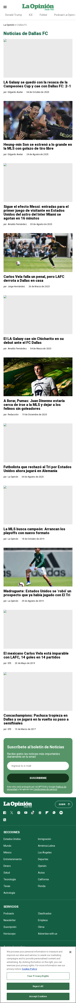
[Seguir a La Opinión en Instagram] (18, 812)
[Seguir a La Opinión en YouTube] (25, 812)
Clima (41, 927)
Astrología (9, 892)
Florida (41, 886)
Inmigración (44, 839)
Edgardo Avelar (15, 92)
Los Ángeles (45, 852)
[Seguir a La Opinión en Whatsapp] (54, 812)
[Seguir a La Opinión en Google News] (39, 812)
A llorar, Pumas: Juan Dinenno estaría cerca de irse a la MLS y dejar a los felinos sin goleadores (34, 405)
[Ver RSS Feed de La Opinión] (4, 819)
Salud (7, 872)
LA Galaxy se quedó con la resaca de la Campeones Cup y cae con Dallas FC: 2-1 (37, 84)
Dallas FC (22, 25)
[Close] (70, 952)
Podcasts (9, 913)
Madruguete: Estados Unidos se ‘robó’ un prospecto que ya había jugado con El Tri (37, 593)
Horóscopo (10, 933)
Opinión (42, 866)
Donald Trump (13, 14)
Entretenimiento (13, 859)
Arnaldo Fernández (17, 224)
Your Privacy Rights (38, 976)
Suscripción (10, 927)
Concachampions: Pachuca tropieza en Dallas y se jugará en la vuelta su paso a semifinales (36, 719)
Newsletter (10, 920)
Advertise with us (47, 933)
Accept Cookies (38, 996)
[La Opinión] (38, 7)
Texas (7, 886)
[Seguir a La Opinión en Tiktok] (32, 812)
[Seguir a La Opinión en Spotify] (61, 812)
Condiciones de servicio (45, 789)
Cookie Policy (29, 969)
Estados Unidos (12, 839)
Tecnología (10, 879)
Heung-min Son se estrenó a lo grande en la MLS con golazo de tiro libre (38, 146)
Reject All (38, 986)
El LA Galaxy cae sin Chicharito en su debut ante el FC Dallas (34, 341)
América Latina (46, 845)
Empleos (43, 920)
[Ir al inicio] (18, 804)
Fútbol (43, 14)
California (43, 879)
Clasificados (44, 913)
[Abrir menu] (5, 7)
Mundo (7, 845)
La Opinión (9, 25)
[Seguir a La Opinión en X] (11, 812)
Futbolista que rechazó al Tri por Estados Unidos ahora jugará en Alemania (37, 469)
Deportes (43, 859)
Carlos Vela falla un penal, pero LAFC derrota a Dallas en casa (34, 278)
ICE (31, 14)
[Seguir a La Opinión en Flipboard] (47, 812)
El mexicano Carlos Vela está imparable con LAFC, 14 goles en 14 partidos (36, 655)
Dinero (7, 866)
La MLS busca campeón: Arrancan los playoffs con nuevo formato (34, 531)
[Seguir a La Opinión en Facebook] (4, 812)
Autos (41, 872)
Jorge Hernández (16, 286)
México (7, 852)
